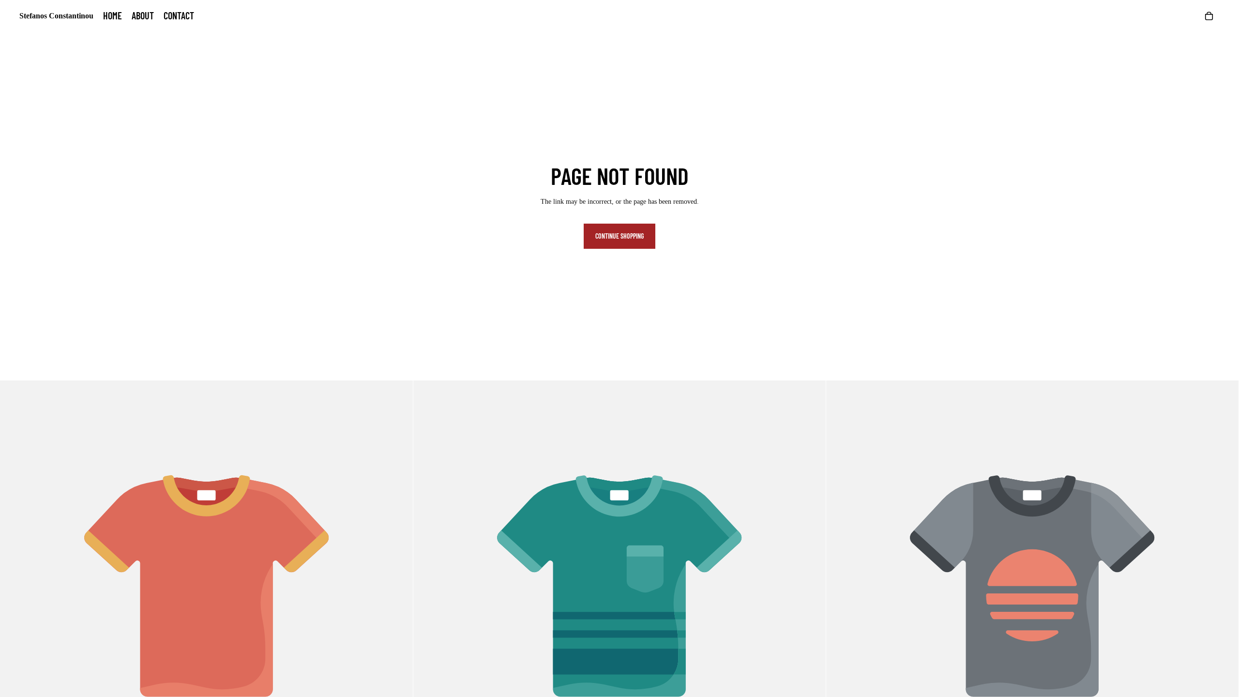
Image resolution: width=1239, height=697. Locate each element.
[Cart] (1209, 16)
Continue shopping (619, 236)
